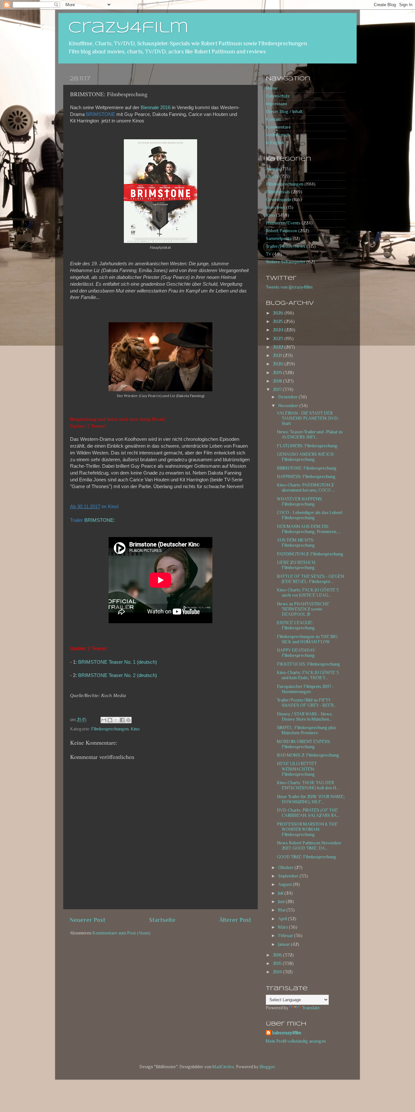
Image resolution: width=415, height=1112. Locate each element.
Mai (282, 910)
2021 (278, 355)
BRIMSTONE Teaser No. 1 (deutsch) (117, 662)
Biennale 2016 (156, 107)
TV (268, 254)
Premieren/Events (283, 223)
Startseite (162, 919)
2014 (278, 971)
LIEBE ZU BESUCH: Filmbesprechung (296, 565)
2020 (278, 363)
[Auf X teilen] (116, 720)
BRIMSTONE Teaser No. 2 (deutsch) (117, 675)
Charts (272, 176)
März (283, 927)
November (288, 405)
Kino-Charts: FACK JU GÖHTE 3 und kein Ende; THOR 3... (308, 675)
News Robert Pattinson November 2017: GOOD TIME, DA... (309, 846)
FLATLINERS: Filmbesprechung (307, 445)
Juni (282, 901)
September (289, 876)
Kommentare (278, 127)
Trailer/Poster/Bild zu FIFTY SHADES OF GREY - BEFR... (307, 703)
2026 (278, 313)
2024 (278, 329)
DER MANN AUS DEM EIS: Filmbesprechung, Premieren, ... (309, 529)
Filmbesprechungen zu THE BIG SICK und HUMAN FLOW (307, 639)
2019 (278, 372)
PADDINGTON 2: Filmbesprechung (310, 554)
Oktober (286, 867)
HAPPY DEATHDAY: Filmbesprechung (296, 653)
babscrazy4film (286, 1032)
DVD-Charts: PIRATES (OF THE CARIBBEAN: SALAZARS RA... (308, 813)
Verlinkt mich (278, 134)
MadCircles (223, 1066)
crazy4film (128, 28)
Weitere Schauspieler (285, 261)
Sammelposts (279, 238)
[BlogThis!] (110, 720)
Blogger (267, 1066)
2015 (278, 963)
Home (272, 88)
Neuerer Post (87, 919)
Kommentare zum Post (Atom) (121, 933)
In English (275, 142)
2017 (278, 389)
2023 (278, 338)
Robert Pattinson (281, 230)
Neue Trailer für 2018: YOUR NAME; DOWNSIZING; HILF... (311, 799)
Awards (273, 168)
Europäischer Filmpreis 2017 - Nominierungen (305, 689)
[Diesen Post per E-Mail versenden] (104, 720)
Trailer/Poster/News (285, 246)
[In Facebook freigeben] (122, 720)
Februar (286, 935)
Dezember (288, 397)
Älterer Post (235, 919)
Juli (281, 893)
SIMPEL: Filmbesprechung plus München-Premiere (306, 730)
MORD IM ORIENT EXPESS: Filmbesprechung (304, 744)
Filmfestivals (278, 191)
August (285, 884)
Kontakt (273, 119)
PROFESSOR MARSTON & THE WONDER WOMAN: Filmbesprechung (307, 829)
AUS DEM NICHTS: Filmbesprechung (296, 543)
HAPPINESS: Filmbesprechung (306, 476)
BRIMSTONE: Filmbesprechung (307, 468)
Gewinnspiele (278, 199)
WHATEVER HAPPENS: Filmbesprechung (300, 502)
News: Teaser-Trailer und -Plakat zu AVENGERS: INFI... (310, 435)
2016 (278, 955)
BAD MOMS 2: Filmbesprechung (308, 755)
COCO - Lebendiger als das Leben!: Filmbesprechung (310, 515)
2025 (278, 321)
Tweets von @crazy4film (289, 287)
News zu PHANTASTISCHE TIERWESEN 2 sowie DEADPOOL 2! (303, 609)
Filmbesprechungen (110, 729)
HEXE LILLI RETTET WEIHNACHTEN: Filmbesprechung (297, 768)
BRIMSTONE (98, 520)
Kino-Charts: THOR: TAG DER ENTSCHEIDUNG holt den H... (308, 785)
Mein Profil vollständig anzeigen (296, 1041)
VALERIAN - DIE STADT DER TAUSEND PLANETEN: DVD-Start (308, 418)
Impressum (276, 103)
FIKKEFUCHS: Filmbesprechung (308, 664)
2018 (278, 381)
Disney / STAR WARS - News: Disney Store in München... (305, 717)
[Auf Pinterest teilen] (128, 720)
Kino (135, 729)
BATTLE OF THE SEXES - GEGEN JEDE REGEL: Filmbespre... (310, 579)
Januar (284, 944)
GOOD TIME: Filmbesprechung (306, 856)
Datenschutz (278, 96)
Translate (311, 1007)
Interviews (275, 207)
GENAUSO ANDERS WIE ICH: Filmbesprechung (306, 457)
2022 (278, 347)
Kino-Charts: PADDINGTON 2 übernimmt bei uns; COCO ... (306, 488)
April (283, 918)
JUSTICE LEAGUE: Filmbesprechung (296, 625)
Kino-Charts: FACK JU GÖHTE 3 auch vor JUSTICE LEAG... (308, 593)
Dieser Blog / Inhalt (284, 111)
